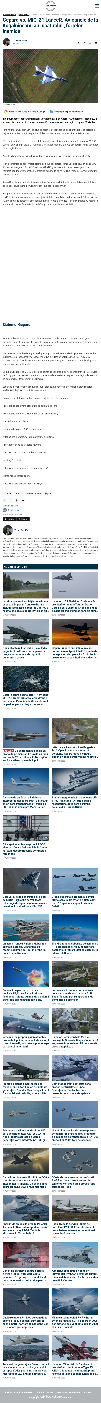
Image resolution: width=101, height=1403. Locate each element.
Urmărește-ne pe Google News (68, 111)
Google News (13, 510)
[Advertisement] (75, 691)
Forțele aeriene (24, 15)
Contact (88, 1392)
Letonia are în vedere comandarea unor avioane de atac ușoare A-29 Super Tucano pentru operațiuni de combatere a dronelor (72, 995)
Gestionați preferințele (68, 1392)
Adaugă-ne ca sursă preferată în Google (27, 111)
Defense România (9, 15)
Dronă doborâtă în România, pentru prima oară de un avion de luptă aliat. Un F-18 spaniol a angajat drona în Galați (74, 901)
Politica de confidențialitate (18, 1392)
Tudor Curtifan (20, 41)
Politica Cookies (45, 1392)
